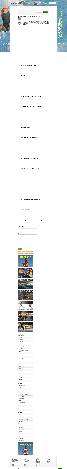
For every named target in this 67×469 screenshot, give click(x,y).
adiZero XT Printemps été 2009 (24, 26)
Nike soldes (20, 433)
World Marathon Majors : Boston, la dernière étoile (26, 269)
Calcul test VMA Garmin (22, 353)
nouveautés (24, 13)
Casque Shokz (21, 431)
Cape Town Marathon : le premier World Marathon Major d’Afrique (26, 280)
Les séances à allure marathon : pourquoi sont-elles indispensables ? (26, 291)
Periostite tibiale (21, 408)
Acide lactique (21, 409)
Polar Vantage (21, 375)
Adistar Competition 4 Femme (24, 28)
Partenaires (13, 461)
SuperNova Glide (34, 23)
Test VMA (20, 337)
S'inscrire (29, 251)
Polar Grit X (20, 377)
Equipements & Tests (31, 7)
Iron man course (21, 417)
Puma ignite (20, 390)
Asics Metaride (21, 389)
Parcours (37, 458)
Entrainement (37, 459)
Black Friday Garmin (22, 425)
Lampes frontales (38, 464)
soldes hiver (13, 464)
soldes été (13, 465)
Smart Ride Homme (23, 34)
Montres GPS (37, 463)
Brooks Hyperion (21, 396)
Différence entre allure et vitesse (24, 354)
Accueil (20, 13)
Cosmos (21, 27)
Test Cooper (21, 343)
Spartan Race (25, 466)
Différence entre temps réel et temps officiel (25, 356)
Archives (36, 457)
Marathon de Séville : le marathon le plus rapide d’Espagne (26, 312)
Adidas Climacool (21, 387)
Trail (24, 465)
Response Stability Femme (24, 31)
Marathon (25, 464)
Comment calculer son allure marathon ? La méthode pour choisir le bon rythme (27, 323)
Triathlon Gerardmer (22, 414)
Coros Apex (20, 379)
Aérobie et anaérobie (22, 346)
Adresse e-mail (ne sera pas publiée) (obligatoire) (26, 230)
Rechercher (45, 11)
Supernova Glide (22, 36)
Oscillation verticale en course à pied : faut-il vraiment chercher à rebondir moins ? (26, 302)
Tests (36, 460)
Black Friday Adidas (22, 429)
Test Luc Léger (21, 341)
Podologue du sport (22, 402)
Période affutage (21, 358)
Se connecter (22, 251)
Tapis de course (21, 392)
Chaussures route (38, 461)
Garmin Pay (20, 366)
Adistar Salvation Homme (23, 35)
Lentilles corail (21, 406)
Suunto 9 (20, 373)
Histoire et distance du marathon (24, 419)
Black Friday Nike (21, 427)
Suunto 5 (20, 370)
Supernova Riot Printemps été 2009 (25, 25)
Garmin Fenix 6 (21, 362)
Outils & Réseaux (23, 9)
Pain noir (20, 404)
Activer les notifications (25, 253)
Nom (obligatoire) (21, 226)
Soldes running (21, 438)
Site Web (19, 233)
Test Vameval (21, 339)
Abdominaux (21, 348)
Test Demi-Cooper (21, 344)
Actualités (24, 7)
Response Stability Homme (24, 32)
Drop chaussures (21, 398)
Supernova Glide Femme (23, 30)
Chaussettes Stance (22, 385)
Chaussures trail (38, 462)
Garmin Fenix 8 (21, 381)
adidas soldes (21, 434)
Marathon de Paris (21, 415)
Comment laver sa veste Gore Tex (24, 394)
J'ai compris (60, 468)
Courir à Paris (21, 421)
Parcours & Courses (39, 7)
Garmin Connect (21, 368)
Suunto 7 (20, 372)
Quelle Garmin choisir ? (22, 440)
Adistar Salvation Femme (23, 33)
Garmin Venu (21, 364)
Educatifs (37, 465)
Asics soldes (21, 436)
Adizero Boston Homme (23, 29)
